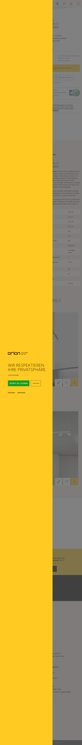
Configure (35, 383)
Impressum (11, 392)
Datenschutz (21, 392)
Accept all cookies (19, 383)
